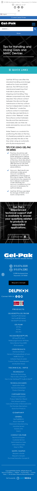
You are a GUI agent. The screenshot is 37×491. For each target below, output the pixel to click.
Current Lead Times (18, 17)
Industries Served (18, 426)
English (4, 14)
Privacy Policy (25, 472)
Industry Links (18, 429)
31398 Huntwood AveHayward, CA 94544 (20, 274)
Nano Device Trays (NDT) (18, 343)
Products (19, 309)
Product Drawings (19, 390)
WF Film (18, 327)
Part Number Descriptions (18, 406)
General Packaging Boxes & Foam (18, 354)
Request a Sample (18, 283)
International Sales (18, 444)
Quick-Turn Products (18, 408)
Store (18, 33)
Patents (17, 472)
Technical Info (18, 368)
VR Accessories (18, 345)
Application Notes (18, 385)
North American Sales (18, 442)
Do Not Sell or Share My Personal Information (21, 474)
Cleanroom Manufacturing (18, 424)
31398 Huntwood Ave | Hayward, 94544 (20, 2)
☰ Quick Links (18, 70)
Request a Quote (18, 453)
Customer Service (18, 440)
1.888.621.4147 (20, 5)
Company (18, 412)
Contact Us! (17, 237)
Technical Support (18, 437)
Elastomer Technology (18, 374)
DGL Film (18, 332)
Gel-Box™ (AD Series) (18, 316)
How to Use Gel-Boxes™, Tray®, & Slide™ (18, 379)
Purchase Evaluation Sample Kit (18, 458)
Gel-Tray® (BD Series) (19, 318)
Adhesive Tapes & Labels (18, 359)
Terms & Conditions (7, 472)
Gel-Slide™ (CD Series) (18, 320)
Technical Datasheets (18, 388)
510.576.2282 (20, 270)
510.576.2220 (20, 266)
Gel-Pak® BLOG (18, 419)
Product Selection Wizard (18, 399)
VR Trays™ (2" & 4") (18, 338)
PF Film (18, 329)
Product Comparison (18, 396)
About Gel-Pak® (18, 421)
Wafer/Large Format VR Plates (18, 340)
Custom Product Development (18, 361)
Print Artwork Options (18, 401)
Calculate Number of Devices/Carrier (18, 404)
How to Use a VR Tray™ (18, 376)
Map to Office (18, 447)
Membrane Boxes (18, 352)
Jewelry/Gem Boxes (18, 364)
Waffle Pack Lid (19, 356)
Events (18, 431)
